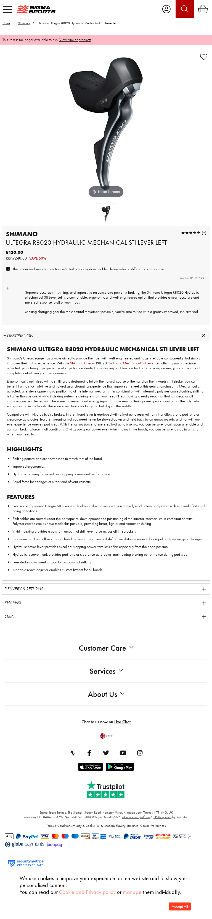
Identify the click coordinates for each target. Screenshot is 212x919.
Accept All (180, 906)
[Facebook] (89, 752)
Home (6, 23)
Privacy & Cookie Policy (88, 825)
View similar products (75, 39)
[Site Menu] (7, 9)
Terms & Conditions (58, 825)
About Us (102, 694)
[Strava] (72, 752)
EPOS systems (162, 817)
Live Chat (122, 722)
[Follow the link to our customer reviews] (110, 788)
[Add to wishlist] (203, 57)
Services (102, 671)
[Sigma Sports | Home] (36, 9)
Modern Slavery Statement (121, 825)
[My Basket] (203, 9)
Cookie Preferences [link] (153, 825)
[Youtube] (122, 752)
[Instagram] (139, 752)
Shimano (24, 23)
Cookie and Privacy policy (87, 892)
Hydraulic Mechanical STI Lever (131, 363)
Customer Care (102, 648)
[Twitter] (106, 752)
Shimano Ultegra (159, 292)
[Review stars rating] (190, 233)
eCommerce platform (136, 817)
